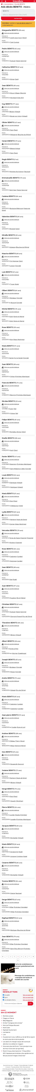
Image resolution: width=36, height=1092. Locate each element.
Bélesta (12, 148)
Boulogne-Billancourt (16, 208)
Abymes (15, 653)
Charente (30, 538)
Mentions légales (7, 1070)
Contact (8, 1067)
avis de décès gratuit (23, 23)
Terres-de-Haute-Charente (17, 538)
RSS (21, 1067)
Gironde (18, 266)
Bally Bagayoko (7, 1020)
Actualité (7, 995)
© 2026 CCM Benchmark (27, 1070)
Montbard (13, 98)
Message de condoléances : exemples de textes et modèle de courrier (25, 978)
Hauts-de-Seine (22, 519)
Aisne (24, 38)
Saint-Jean (13, 190)
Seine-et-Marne (19, 316)
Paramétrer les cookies (21, 1069)
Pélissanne (13, 135)
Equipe (16, 1065)
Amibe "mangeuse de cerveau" (12, 1023)
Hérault (17, 112)
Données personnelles (8, 1069)
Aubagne (13, 247)
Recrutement (26, 1067)
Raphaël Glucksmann (10, 1030)
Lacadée (13, 819)
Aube (16, 284)
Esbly (11, 316)
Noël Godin (6, 1028)
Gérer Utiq (30, 1069)
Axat (11, 579)
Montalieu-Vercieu (15, 432)
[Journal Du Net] (9, 1082)
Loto (4, 1034)
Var (15, 409)
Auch (11, 450)
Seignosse (13, 561)
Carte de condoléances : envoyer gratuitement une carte (24, 966)
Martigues (13, 930)
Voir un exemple (28, 995)
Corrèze (16, 42)
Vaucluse (27, 171)
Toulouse (12, 61)
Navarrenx (13, 464)
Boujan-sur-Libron (16, 116)
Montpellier (14, 838)
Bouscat (13, 303)
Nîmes (12, 79)
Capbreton (13, 556)
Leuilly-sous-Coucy (16, 38)
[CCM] (26, 1079)
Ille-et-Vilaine (21, 598)
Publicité (31, 1065)
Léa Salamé (6, 1032)
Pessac (12, 672)
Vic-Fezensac (14, 261)
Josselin (13, 801)
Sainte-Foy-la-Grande (16, 358)
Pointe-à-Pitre (13, 649)
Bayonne (13, 395)
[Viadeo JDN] (26, 1086)
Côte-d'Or (20, 98)
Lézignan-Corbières (16, 856)
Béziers (12, 112)
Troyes (12, 284)
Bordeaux (13, 298)
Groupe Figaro (15, 1070)
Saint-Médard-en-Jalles (17, 469)
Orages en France (8, 1018)
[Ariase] (9, 1090)
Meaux (12, 746)
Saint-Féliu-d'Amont (16, 949)
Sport (6, 997)
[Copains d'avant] (9, 1086)
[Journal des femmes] (9, 1079)
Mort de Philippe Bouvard (11, 1025)
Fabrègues (13, 483)
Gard (16, 79)
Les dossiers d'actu (10, 1000)
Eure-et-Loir (21, 727)
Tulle (11, 42)
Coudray (14, 727)
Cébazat (13, 690)
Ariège (18, 148)
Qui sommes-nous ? (8, 1065)
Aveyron (20, 764)
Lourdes (12, 815)
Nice (11, 339)
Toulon (11, 409)
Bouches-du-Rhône (24, 135)
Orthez (12, 376)
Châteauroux (14, 506)
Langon (12, 266)
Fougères (13, 598)
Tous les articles (15, 1067)
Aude (14, 579)
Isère (17, 229)
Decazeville (14, 764)
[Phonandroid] (26, 1090)
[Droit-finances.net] (26, 1082)
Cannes (12, 524)
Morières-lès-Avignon (17, 171)
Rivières (12, 542)
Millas (11, 907)
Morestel (12, 229)
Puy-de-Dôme (27, 616)
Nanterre (13, 519)
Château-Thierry (15, 741)
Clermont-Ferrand (16, 616)
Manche (23, 93)
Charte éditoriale (23, 1065)
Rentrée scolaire (8, 1016)
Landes (20, 556)
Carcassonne (14, 852)
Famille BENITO (20, 4)
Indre (21, 506)
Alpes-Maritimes (19, 339)
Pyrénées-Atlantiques (22, 376)
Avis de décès (8, 4)
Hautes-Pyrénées (20, 815)
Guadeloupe (22, 653)
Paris (11, 130)
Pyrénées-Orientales (20, 907)
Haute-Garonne (21, 61)
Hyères (12, 413)
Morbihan (20, 801)
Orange (12, 893)
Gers (20, 261)
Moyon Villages (15, 93)
